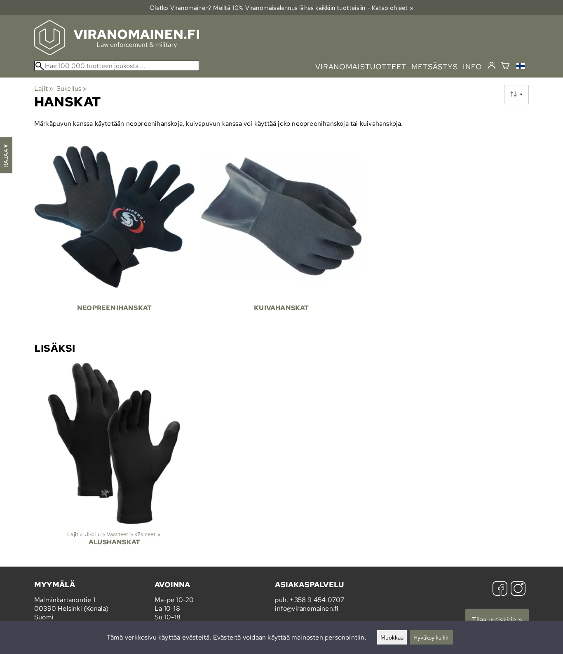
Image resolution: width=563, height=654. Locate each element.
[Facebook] (500, 589)
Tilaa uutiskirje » (497, 619)
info (472, 66)
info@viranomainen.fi (306, 608)
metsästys (434, 66)
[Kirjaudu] (491, 66)
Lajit (43, 88)
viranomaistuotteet (360, 66)
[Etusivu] (116, 53)
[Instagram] (518, 589)
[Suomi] (522, 67)
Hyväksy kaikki (431, 637)
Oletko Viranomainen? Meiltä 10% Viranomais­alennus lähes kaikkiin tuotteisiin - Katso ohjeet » (281, 8)
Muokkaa (391, 637)
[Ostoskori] (505, 66)
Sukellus (71, 88)
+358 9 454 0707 (317, 599)
